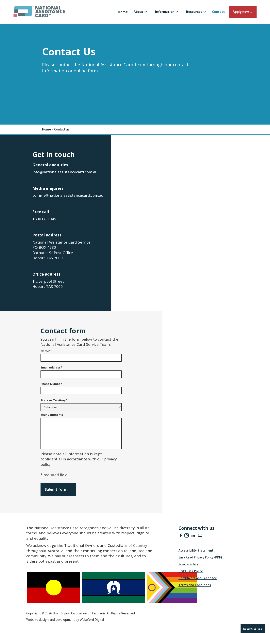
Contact (218, 12)
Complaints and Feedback (197, 578)
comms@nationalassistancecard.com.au (67, 195)
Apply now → (243, 12)
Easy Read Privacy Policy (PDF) (200, 557)
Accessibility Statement (195, 551)
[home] (25, 8)
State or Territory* (54, 400)
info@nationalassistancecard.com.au (64, 172)
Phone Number (51, 384)
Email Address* (51, 367)
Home (123, 11)
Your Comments (52, 415)
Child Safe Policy (190, 571)
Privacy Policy (188, 564)
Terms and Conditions (194, 585)
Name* (46, 351)
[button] (140, 12)
